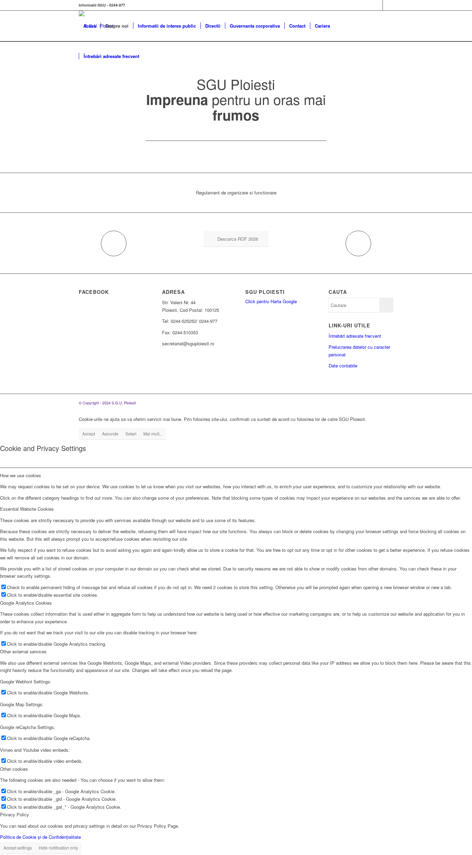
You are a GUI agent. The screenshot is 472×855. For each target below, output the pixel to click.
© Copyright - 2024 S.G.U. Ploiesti (107, 402)
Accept (88, 433)
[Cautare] (150, 56)
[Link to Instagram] (388, 5)
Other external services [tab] (23, 651)
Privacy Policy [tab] (14, 814)
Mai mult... (152, 433)
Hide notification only (58, 848)
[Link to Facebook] (377, 5)
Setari (130, 433)
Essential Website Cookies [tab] (27, 509)
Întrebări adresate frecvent (355, 336)
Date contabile (343, 365)
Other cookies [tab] (14, 769)
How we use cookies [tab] (20, 475)
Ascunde (110, 433)
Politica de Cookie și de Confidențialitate (40, 837)
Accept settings (17, 848)
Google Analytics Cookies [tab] (26, 602)
